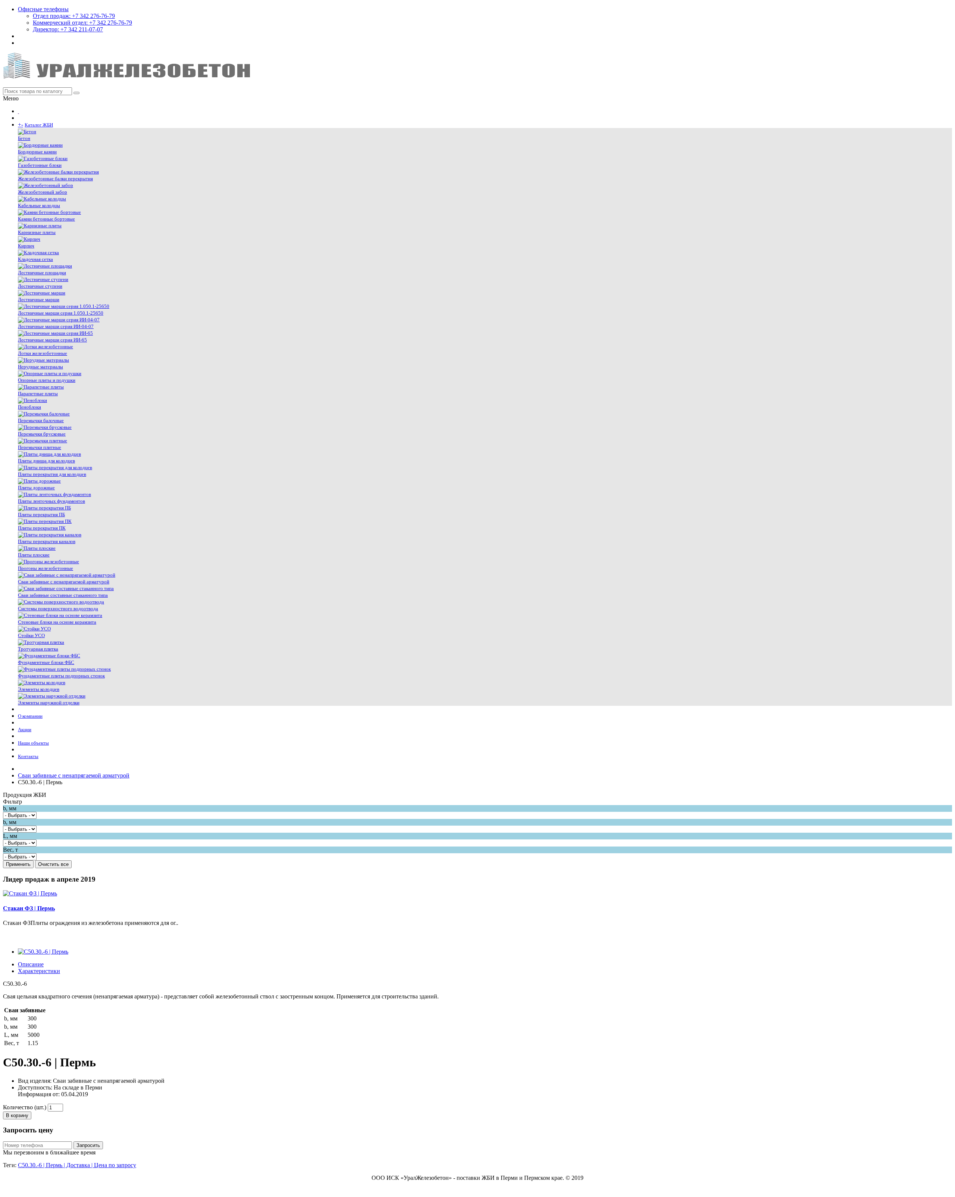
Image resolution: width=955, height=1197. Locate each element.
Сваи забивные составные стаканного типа (63, 595)
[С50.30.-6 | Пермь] (43, 951)
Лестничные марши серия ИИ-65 (52, 340)
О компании (30, 716)
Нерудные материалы (40, 367)
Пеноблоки (29, 407)
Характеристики (39, 971)
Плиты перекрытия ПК (42, 528)
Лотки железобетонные (42, 353)
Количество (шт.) (24, 1107)
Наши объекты (33, 743)
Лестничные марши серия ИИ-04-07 (56, 326)
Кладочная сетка (35, 259)
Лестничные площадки (42, 272)
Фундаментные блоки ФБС (46, 662)
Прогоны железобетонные (45, 568)
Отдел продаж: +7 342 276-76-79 (74, 16)
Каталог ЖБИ (39, 125)
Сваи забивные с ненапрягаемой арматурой (63, 582)
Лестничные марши (38, 299)
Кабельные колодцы (39, 205)
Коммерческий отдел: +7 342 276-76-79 (82, 22)
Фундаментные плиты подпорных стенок (61, 676)
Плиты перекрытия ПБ (41, 514)
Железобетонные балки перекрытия (55, 178)
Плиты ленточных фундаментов (51, 501)
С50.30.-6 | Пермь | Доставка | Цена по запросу (77, 1165)
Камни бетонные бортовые (46, 219)
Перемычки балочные (41, 420)
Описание (31, 964)
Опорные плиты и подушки (46, 380)
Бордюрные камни (37, 152)
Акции (24, 729)
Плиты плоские (34, 555)
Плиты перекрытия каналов (46, 541)
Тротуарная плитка (38, 649)
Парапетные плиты (38, 393)
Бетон (24, 138)
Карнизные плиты (37, 232)
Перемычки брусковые (42, 434)
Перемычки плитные (39, 447)
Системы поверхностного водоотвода (58, 608)
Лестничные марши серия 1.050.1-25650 (60, 313)
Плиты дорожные (36, 487)
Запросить (88, 1145)
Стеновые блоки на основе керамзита (57, 622)
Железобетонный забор (42, 192)
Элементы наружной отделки (48, 702)
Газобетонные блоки (40, 165)
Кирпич (26, 246)
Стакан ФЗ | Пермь (29, 908)
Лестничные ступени (40, 286)
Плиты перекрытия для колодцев (52, 474)
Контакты (28, 756)
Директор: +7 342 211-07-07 (68, 29)
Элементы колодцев (38, 689)
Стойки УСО (31, 635)
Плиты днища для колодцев (46, 461)
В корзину (17, 1115)
